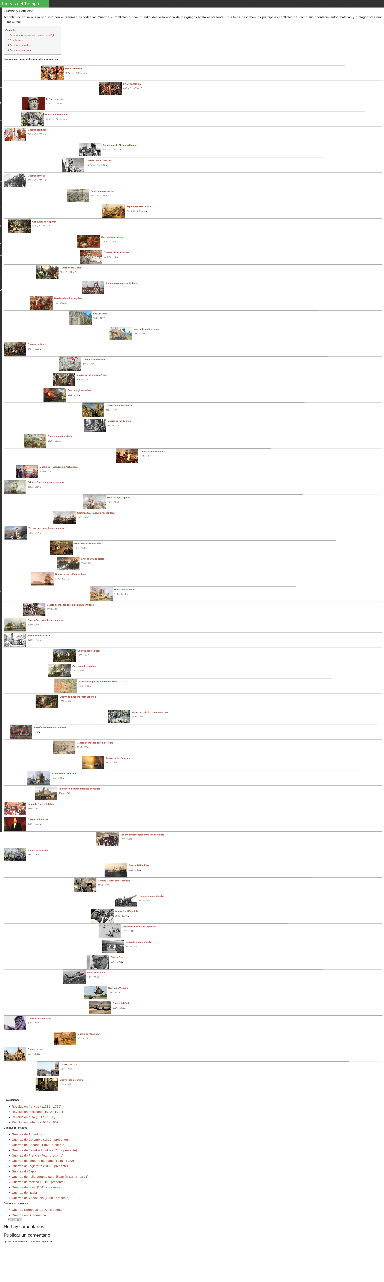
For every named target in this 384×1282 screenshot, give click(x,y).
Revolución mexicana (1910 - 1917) (37, 1111)
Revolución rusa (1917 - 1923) (33, 1117)
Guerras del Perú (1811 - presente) (37, 1187)
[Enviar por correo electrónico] (9, 1219)
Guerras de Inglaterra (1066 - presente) (40, 1166)
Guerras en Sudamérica (29, 1215)
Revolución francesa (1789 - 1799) (36, 1106)
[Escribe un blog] (12, 1219)
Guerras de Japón (25, 1171)
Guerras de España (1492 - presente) (38, 1144)
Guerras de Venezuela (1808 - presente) (40, 1198)
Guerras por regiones (20, 50)
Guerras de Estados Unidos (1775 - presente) (44, 1150)
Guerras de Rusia (24, 1192)
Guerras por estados (20, 45)
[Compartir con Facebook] (17, 1219)
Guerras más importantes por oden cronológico (33, 35)
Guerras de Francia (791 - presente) (37, 1155)
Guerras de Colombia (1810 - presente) (40, 1139)
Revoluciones (16, 40)
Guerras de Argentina (27, 1134)
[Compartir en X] (14, 1219)
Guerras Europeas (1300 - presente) (38, 1209)
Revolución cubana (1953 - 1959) (36, 1122)
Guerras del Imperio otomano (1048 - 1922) (43, 1160)
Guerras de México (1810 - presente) (38, 1182)
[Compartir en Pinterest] (20, 1219)
